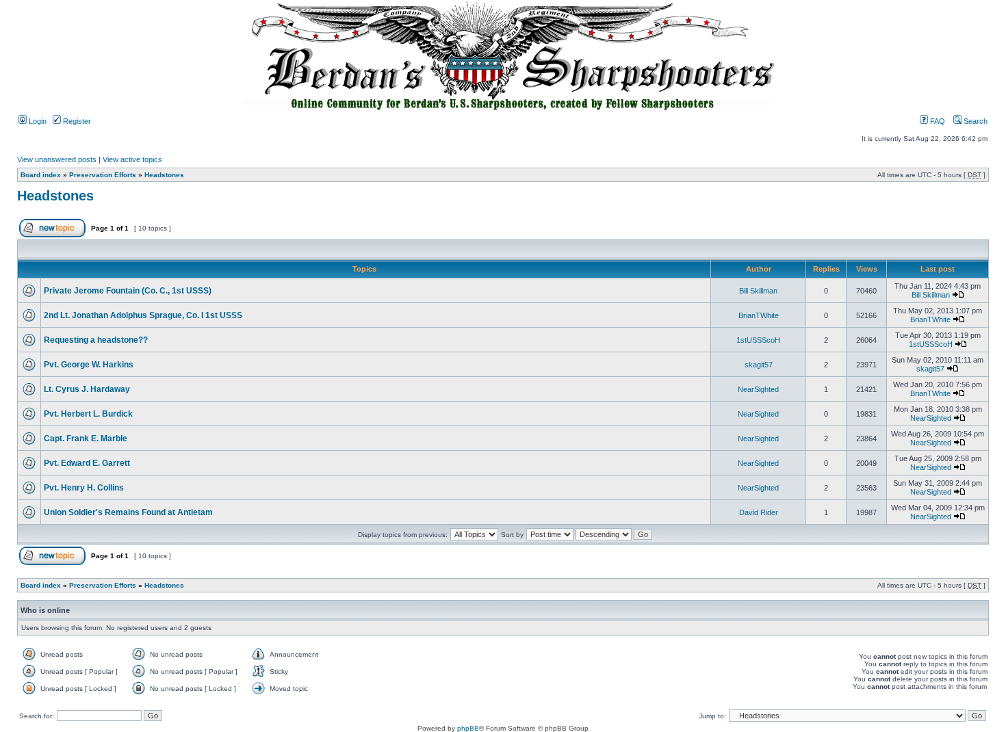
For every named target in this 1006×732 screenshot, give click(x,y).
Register (76, 121)
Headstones (164, 175)
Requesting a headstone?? (96, 340)
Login (37, 121)
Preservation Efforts (102, 175)
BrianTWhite (758, 315)
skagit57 (759, 365)
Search (975, 121)
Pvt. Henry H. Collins (84, 488)
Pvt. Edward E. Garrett (87, 463)
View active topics (132, 159)
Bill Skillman (758, 291)
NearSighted (758, 389)
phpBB (468, 728)
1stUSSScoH (758, 340)
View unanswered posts (56, 159)
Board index (41, 175)
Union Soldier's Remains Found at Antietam (128, 512)
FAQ (936, 121)
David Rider (758, 512)
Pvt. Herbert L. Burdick (88, 414)
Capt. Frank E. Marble (85, 438)
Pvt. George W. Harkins (88, 364)
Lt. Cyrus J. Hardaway (87, 389)
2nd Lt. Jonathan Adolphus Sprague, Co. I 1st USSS (143, 315)
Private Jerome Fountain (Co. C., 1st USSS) (127, 291)
